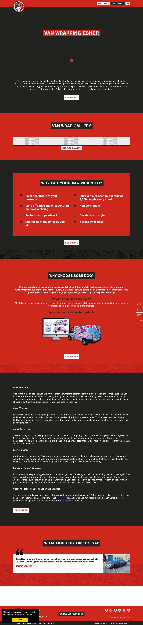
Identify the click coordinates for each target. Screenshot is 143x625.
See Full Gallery (71, 148)
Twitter (110, 610)
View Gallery (117, 3)
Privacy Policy (125, 617)
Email (128, 610)
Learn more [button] (30, 614)
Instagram (115, 610)
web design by (120, 623)
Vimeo (119, 610)
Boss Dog (19, 6)
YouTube (124, 610)
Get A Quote (103, 3)
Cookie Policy (113, 617)
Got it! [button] (20, 619)
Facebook (106, 610)
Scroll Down (71, 60)
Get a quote (71, 97)
